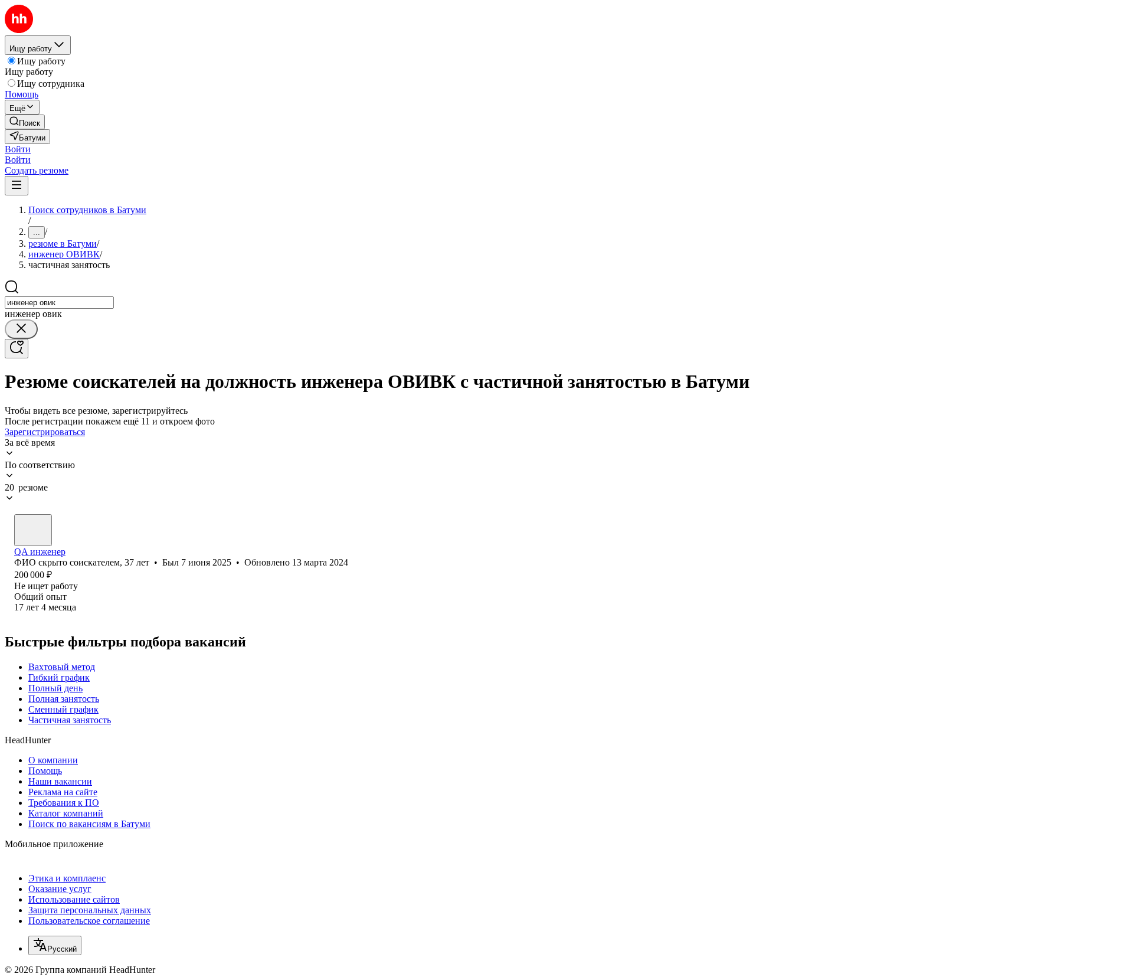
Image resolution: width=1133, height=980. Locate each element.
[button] (18, 149)
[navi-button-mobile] (16, 185)
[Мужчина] (33, 530)
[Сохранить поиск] (16, 348)
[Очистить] (21, 329)
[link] (25, 122)
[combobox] (59, 302)
